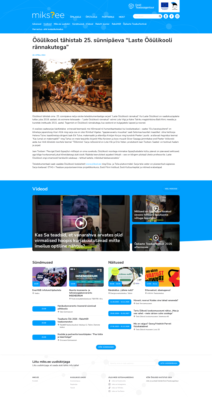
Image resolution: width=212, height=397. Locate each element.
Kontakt (35, 381)
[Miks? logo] (48, 14)
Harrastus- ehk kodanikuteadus (47, 29)
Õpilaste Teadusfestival (135, 24)
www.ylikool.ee (93, 163)
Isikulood (36, 24)
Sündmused (78, 24)
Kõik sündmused (106, 347)
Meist (122, 17)
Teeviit (72, 388)
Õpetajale (91, 17)
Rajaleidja (73, 384)
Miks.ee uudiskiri (62, 24)
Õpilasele (75, 17)
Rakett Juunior (102, 24)
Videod (89, 24)
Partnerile (108, 17)
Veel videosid (171, 189)
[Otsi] (160, 16)
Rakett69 (116, 24)
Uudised (48, 24)
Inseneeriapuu (75, 381)
